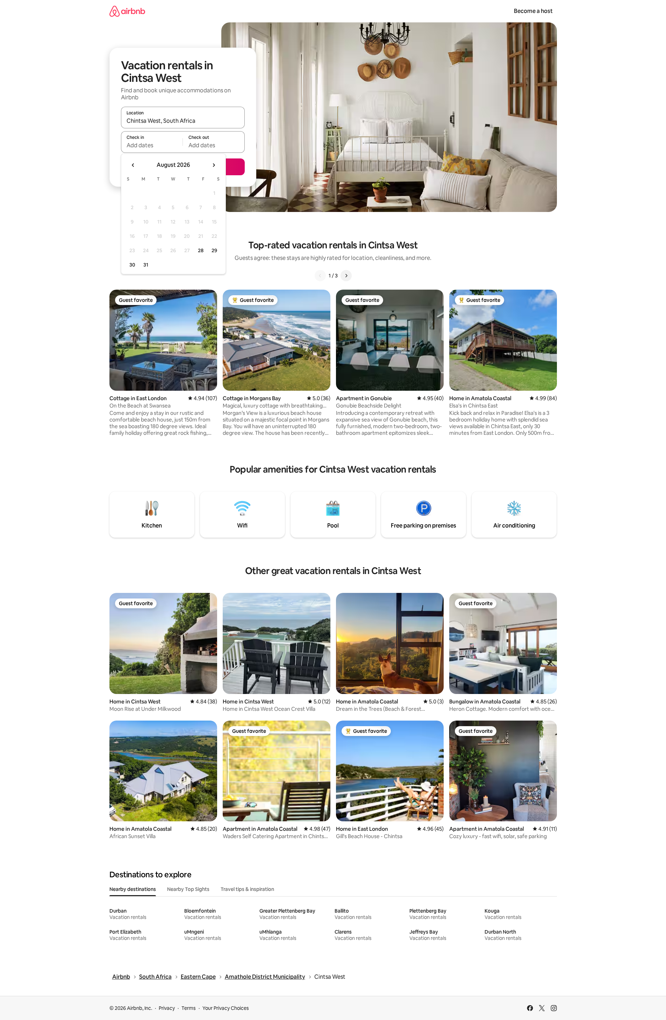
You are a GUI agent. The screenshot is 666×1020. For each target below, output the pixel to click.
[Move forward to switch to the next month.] (214, 165)
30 (132, 265)
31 (145, 265)
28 (200, 250)
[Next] (346, 275)
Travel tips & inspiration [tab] (247, 889)
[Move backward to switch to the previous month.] (133, 165)
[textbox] (152, 145)
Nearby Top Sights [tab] (188, 889)
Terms (188, 1008)
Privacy (167, 1008)
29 (214, 250)
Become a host (533, 11)
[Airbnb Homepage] (127, 11)
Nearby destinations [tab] (132, 889)
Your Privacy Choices (225, 1008)
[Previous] (320, 275)
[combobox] (183, 120)
